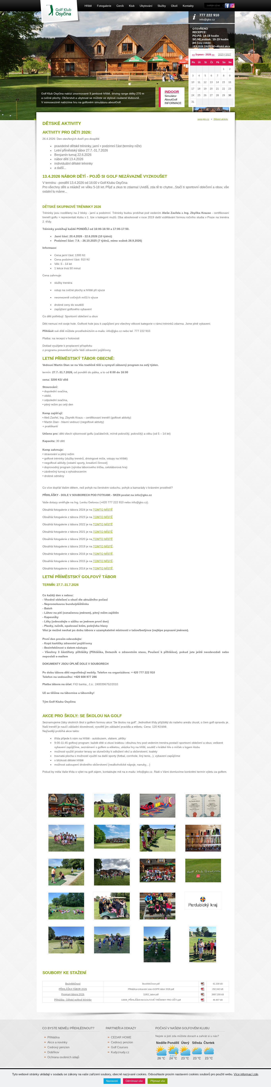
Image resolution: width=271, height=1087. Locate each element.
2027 (228, 54)
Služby (162, 5)
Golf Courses (119, 1047)
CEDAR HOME (121, 1037)
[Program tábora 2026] (202, 995)
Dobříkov (53, 1052)
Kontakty (188, 5)
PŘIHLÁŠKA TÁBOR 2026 (73, 989)
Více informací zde (246, 1074)
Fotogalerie (104, 5)
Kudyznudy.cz (120, 1052)
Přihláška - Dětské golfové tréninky (72, 999)
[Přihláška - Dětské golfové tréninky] (202, 1000)
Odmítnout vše (134, 1080)
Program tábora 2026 (72, 994)
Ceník (120, 5)
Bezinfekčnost (72, 983)
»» (213, 54)
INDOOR (172, 92)
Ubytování (146, 5)
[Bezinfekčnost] (202, 984)
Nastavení (112, 1080)
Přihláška (53, 1037)
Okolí (174, 5)
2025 (221, 54)
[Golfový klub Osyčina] (60, 22)
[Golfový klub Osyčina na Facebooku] (227, 7)
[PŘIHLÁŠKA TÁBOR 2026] (202, 990)
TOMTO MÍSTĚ (103, 509)
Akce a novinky (57, 1042)
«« (193, 54)
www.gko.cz (203, 119)
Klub (132, 5)
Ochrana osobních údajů (63, 1057)
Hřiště (88, 5)
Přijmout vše (157, 1080)
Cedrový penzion (58, 1047)
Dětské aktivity (221, 119)
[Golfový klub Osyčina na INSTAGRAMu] (232, 7)
